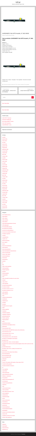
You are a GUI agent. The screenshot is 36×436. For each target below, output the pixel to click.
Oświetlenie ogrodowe (6, 312)
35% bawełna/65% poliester (7, 226)
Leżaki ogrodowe (5, 283)
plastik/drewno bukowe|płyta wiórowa (8, 324)
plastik (3, 321)
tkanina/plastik (4, 410)
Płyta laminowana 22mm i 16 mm (8, 333)
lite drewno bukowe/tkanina (7, 285)
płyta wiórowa (4, 350)
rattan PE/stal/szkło (5, 372)
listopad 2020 (4, 147)
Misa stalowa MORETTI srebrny (8, 121)
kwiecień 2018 (4, 200)
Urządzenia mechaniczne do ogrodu (8, 415)
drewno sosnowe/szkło (6, 252)
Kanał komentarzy (5, 427)
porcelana (4, 360)
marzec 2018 (4, 202)
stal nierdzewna (5, 381)
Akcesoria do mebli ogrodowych (7, 230)
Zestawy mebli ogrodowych (7, 417)
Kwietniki (3, 280)
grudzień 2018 (4, 187)
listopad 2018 (4, 188)
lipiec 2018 (4, 195)
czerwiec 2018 (4, 197)
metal (3, 295)
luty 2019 (3, 183)
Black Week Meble (5, 109)
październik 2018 (5, 190)
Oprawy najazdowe (5, 309)
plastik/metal (4, 326)
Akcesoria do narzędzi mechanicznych (9, 84)
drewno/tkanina (5, 259)
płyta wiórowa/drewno (6, 353)
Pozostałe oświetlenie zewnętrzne (8, 365)
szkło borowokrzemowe (6, 388)
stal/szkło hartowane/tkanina (7, 382)
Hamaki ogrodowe (5, 268)
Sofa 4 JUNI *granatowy (6, 123)
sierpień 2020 (4, 152)
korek (3, 276)
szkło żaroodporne (5, 393)
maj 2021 (3, 137)
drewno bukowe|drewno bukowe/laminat (9, 250)
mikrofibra (4, 302)
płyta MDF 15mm (5, 340)
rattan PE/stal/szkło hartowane (7, 374)
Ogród (3, 307)
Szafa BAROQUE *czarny (6, 124)
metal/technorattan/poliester (7, 297)
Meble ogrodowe (5, 293)
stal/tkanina (4, 384)
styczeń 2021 (4, 144)
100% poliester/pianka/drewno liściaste (9, 223)
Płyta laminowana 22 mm (6, 331)
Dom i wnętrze (18, 84)
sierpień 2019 (4, 173)
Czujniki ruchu (4, 238)
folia (3, 264)
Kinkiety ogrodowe (5, 273)
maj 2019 (3, 178)
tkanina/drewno (5, 401)
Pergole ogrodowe (5, 319)
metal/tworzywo (5, 300)
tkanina (3, 398)
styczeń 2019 (4, 185)
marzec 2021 (4, 140)
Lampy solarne (4, 281)
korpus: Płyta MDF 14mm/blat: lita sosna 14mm (10, 278)
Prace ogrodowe (26, 84)
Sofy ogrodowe (4, 377)
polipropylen (4, 358)
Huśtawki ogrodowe (5, 269)
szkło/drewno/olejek (5, 396)
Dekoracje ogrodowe (5, 240)
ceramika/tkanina (5, 237)
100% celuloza (4, 218)
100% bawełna (4, 216)
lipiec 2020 (4, 154)
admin (13, 35)
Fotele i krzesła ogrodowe (6, 266)
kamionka (4, 271)
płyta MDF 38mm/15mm (6, 346)
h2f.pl (18, 2)
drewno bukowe (5, 247)
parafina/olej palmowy (6, 316)
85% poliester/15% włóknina (7, 228)
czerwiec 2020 (4, 156)
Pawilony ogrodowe (5, 317)
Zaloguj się (4, 424)
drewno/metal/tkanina (6, 256)
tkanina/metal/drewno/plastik (7, 408)
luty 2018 (3, 204)
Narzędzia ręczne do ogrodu (7, 305)
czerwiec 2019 (4, 176)
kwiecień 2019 (4, 180)
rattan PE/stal (4, 370)
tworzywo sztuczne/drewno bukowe (8, 412)
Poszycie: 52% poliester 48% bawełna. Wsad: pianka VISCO (13, 362)
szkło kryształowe (5, 389)
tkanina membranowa (6, 400)
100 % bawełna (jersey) (6, 214)
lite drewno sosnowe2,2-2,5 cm (7, 290)
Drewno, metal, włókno (6, 254)
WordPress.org (5, 429)
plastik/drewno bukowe (6, 323)
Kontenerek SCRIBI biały (6, 119)
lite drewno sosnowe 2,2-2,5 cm (7, 288)
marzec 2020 (4, 161)
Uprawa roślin (4, 413)
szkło (3, 386)
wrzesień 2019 (4, 171)
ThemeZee (23, 434)
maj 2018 (3, 199)
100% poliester (4, 221)
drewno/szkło (4, 257)
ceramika (3, 235)
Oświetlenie (4, 311)
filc (2, 262)
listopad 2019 (4, 168)
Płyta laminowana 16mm (6, 328)
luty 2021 (3, 142)
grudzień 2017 (4, 207)
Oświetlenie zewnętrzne (6, 314)
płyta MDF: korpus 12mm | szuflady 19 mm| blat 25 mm (12, 348)
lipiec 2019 (4, 175)
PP (2, 367)
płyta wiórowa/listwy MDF (6, 355)
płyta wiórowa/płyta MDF (6, 357)
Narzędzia (22, 84)
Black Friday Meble (5, 103)
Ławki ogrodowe (5, 292)
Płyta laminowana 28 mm (6, 335)
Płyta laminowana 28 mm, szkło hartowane (9, 336)
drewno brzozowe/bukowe (6, 245)
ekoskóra (3, 261)
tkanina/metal (4, 405)
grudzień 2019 (4, 166)
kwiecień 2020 (4, 159)
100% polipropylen (5, 225)
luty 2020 (3, 163)
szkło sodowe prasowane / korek (8, 391)
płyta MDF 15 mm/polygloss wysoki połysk (9, 338)
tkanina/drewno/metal (6, 403)
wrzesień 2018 (4, 192)
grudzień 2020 (4, 145)
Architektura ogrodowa (6, 233)
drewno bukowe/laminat (6, 249)
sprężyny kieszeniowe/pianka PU (8, 379)
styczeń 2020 (4, 164)
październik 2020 (5, 149)
